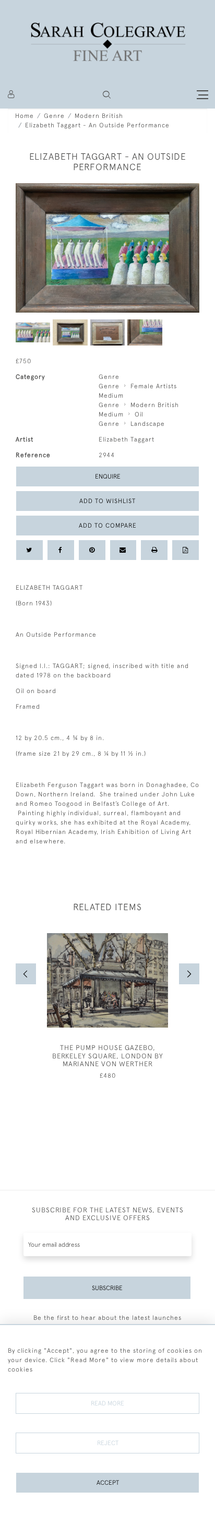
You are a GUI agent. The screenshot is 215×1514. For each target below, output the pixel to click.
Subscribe (107, 1288)
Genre (54, 116)
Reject (107, 1443)
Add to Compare (108, 525)
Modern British (99, 116)
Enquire (108, 476)
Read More (107, 1403)
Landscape (147, 423)
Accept (108, 1482)
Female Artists (153, 386)
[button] (106, 95)
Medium (111, 395)
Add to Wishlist (107, 501)
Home (24, 116)
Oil (139, 414)
